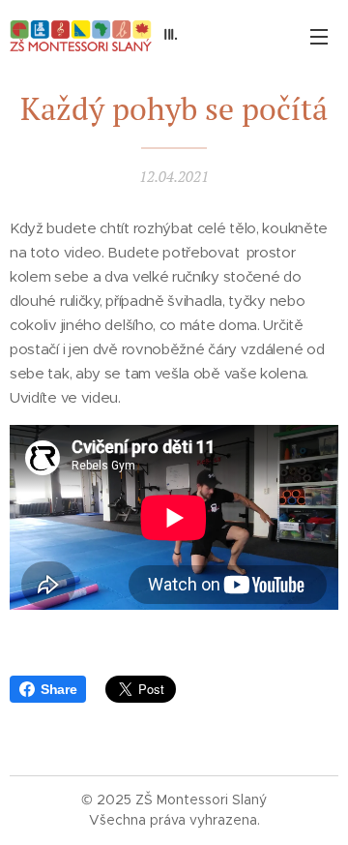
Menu (319, 35)
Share (58, 689)
